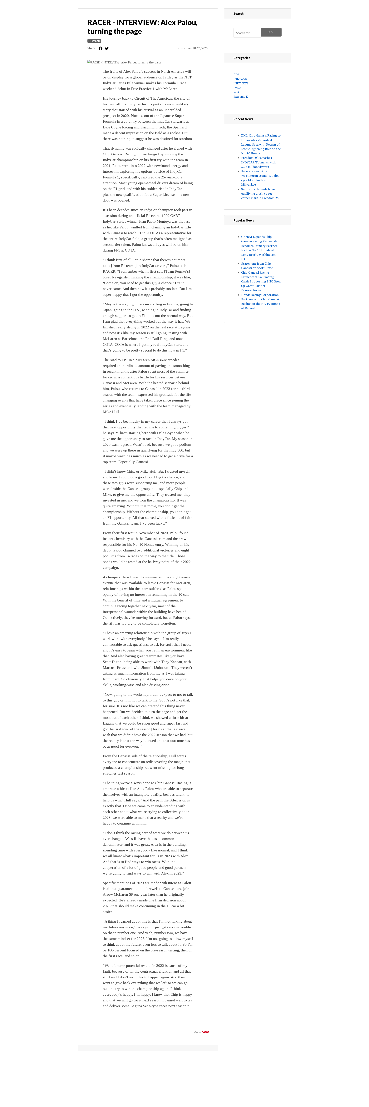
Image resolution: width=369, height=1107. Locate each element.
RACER (205, 1032)
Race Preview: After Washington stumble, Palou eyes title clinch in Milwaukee (260, 178)
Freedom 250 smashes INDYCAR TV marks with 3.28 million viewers (258, 162)
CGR (236, 74)
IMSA (237, 88)
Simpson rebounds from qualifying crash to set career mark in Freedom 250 (260, 193)
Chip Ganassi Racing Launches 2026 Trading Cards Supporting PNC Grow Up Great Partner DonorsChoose (261, 281)
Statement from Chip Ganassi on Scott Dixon (257, 265)
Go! (271, 32)
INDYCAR (94, 40)
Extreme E (241, 96)
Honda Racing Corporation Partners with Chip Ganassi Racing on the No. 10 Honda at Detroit (260, 301)
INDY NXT (241, 83)
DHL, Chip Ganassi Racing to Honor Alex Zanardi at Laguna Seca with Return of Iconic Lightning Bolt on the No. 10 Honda (261, 144)
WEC (237, 92)
